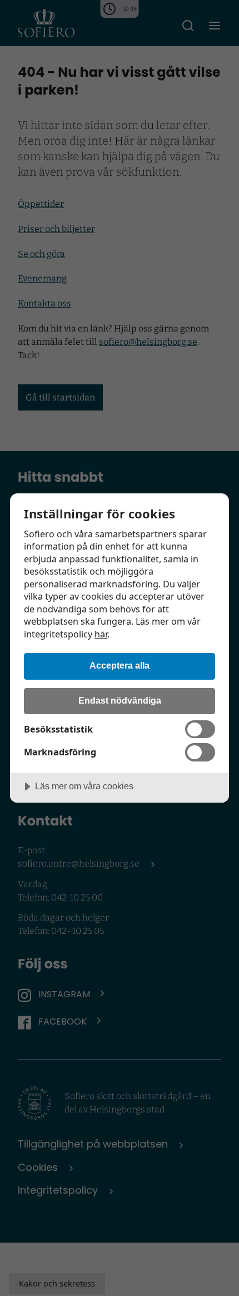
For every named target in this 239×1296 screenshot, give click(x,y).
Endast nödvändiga (119, 700)
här (100, 634)
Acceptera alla (119, 665)
